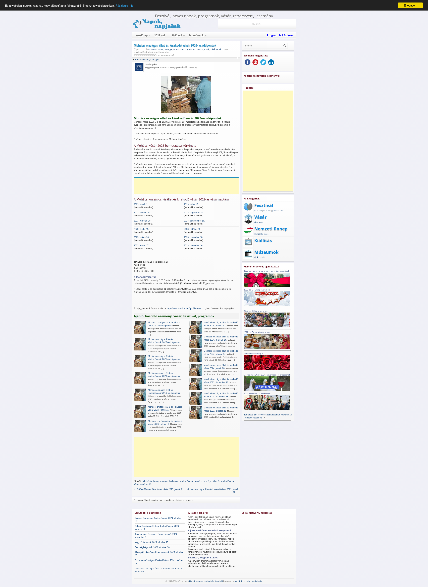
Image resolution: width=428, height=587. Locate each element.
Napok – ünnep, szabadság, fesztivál (206, 581)
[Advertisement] (187, 186)
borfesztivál (267, 210)
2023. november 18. (193, 237)
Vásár (206, 49)
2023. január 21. (141, 204)
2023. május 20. (141, 237)
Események (196, 35)
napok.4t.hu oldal (242, 581)
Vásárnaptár (216, 49)
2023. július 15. (191, 204)
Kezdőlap (141, 35)
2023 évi (159, 35)
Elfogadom (410, 5)
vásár (136, 484)
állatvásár (152, 49)
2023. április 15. (141, 229)
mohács (198, 481)
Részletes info (124, 5)
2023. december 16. (193, 245)
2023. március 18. (142, 220)
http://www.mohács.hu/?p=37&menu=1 (185, 308)
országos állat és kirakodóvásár (219, 481)
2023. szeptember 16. (194, 220)
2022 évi (177, 35)
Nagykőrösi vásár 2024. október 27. (152, 542)
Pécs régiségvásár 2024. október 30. (152, 547)
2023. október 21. (192, 229)
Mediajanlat (257, 581)
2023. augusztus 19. (194, 212)
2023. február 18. (142, 212)
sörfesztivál (258, 210)
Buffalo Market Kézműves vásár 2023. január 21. (159, 489)
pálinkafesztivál (277, 210)
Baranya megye (165, 49)
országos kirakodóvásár (192, 49)
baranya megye (160, 481)
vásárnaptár (146, 484)
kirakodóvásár (186, 481)
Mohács (177, 49)
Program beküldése (280, 35)
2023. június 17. (141, 245)
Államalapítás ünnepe (261, 233)
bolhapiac (174, 481)
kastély (262, 257)
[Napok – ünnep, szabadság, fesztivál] (157, 28)
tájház (256, 257)
